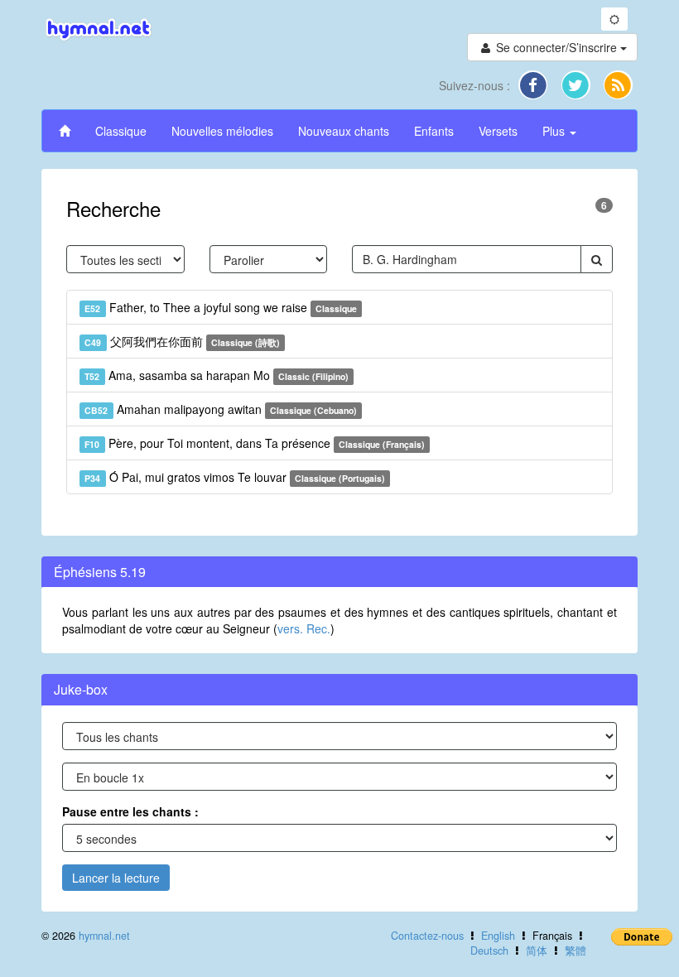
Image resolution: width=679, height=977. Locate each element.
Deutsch (489, 950)
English (498, 935)
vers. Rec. (303, 628)
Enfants (434, 131)
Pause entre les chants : (130, 811)
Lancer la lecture (116, 877)
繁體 (575, 950)
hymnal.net (104, 935)
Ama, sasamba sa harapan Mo (216, 375)
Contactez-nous (427, 935)
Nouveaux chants (343, 131)
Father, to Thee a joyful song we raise (220, 307)
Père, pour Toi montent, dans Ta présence (254, 443)
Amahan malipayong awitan (220, 409)
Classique (121, 131)
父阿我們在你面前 (182, 341)
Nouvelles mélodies (222, 131)
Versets (498, 131)
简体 (536, 950)
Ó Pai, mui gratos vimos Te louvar (234, 477)
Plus (555, 131)
